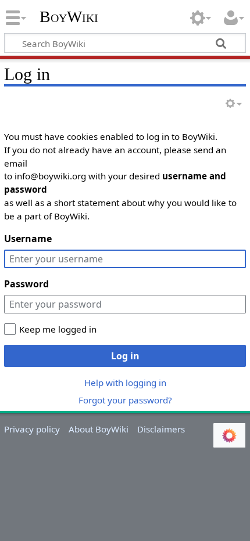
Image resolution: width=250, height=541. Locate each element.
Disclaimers (161, 429)
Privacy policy (32, 429)
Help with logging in (125, 382)
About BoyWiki (98, 429)
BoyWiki (69, 17)
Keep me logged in (58, 329)
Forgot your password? (125, 400)
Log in (125, 355)
